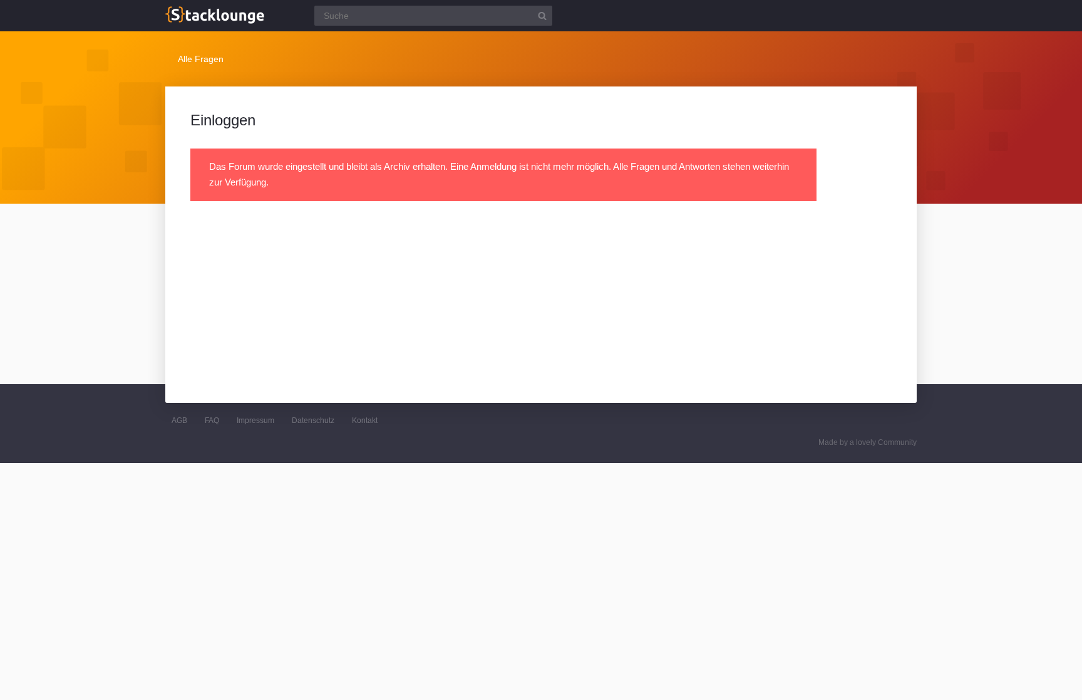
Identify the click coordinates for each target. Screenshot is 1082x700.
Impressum (255, 420)
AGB (179, 420)
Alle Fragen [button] (201, 59)
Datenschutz (313, 420)
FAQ (212, 420)
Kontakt (365, 420)
